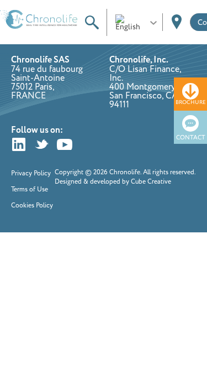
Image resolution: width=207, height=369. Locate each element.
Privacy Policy (31, 173)
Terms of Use (29, 189)
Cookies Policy (32, 205)
